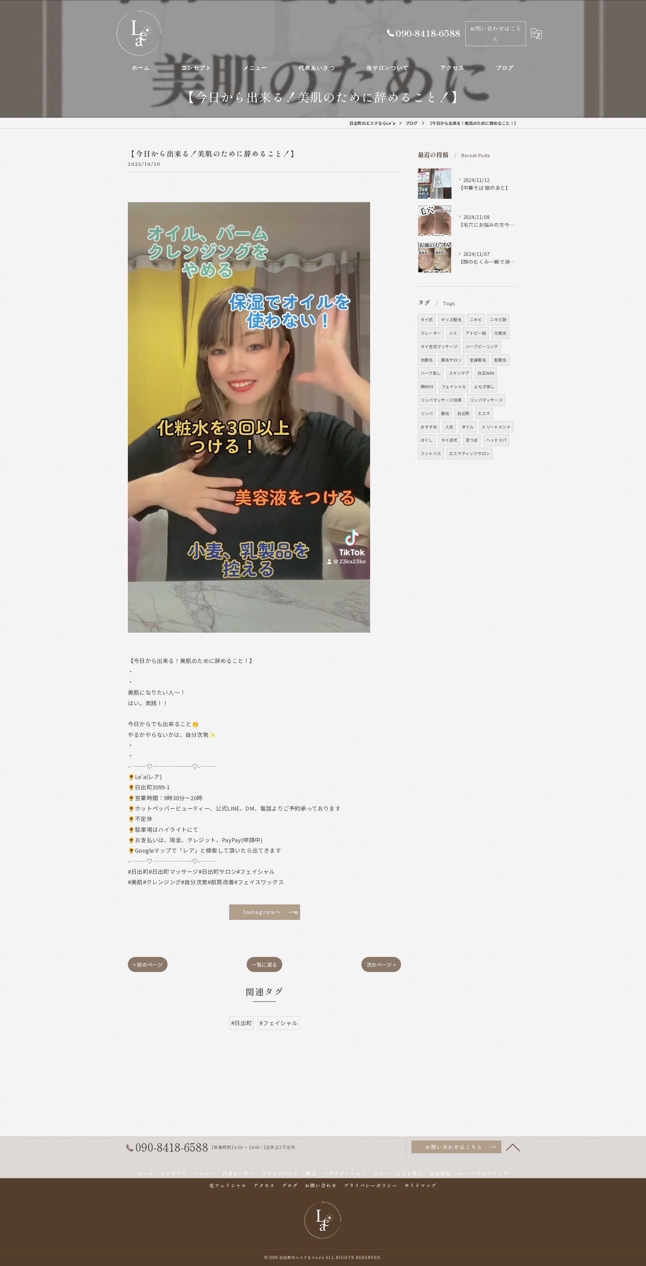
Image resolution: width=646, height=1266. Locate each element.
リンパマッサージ (486, 400)
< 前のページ (148, 964)
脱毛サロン (451, 360)
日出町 (463, 413)
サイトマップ (420, 1185)
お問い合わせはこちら (496, 33)
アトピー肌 (476, 333)
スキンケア (459, 373)
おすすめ (429, 427)
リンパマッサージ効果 (441, 400)
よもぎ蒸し (484, 386)
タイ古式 (449, 440)
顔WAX (427, 386)
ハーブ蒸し (431, 373)
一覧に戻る (264, 964)
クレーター (431, 333)
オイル (468, 427)
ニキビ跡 (498, 319)
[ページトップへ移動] (513, 1147)
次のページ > (381, 964)
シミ (453, 333)
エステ (484, 413)
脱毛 (445, 413)
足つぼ (472, 440)
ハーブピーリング (482, 346)
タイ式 (427, 319)
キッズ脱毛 (451, 319)
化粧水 (500, 333)
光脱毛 (427, 360)
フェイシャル (453, 386)
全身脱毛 (478, 360)
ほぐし (427, 440)
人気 (449, 427)
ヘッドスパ (496, 440)
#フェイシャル (278, 1023)
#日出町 (241, 1023)
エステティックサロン (469, 453)
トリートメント (496, 427)
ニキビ (476, 319)
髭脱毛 (500, 360)
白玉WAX (485, 373)
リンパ (427, 413)
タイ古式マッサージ (439, 346)
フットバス (431, 453)
